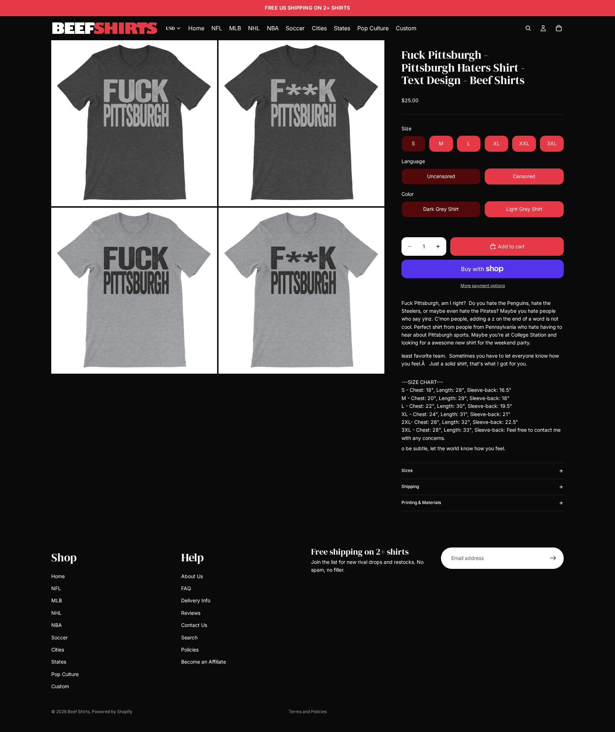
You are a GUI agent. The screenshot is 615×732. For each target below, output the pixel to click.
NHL (56, 612)
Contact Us (194, 625)
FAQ (186, 588)
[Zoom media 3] (134, 291)
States (58, 662)
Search (189, 637)
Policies (190, 649)
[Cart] (559, 28)
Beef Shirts (79, 711)
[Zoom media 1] (134, 123)
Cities (57, 649)
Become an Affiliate (203, 662)
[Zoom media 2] (301, 123)
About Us (192, 576)
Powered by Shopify (112, 711)
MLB (56, 600)
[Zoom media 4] (301, 291)
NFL (56, 588)
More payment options (483, 285)
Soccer (59, 637)
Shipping (410, 486)
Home (58, 576)
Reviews (190, 612)
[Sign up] (553, 558)
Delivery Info (195, 600)
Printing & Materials (421, 502)
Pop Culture (65, 674)
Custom (60, 686)
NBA (56, 625)
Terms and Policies (308, 711)
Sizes (406, 470)
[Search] (528, 28)
